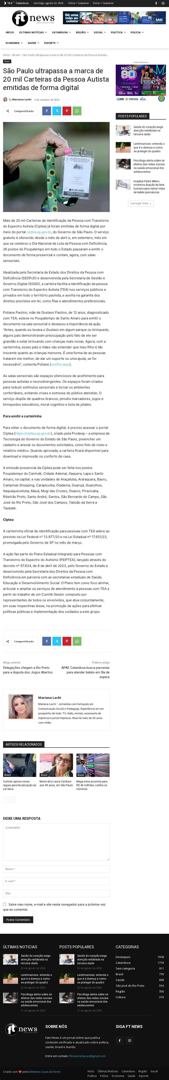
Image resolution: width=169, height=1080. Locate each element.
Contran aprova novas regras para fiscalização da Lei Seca (19, 785)
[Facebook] (156, 4)
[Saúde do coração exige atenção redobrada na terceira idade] (123, 130)
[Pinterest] (66, 111)
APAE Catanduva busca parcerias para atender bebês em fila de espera (85, 672)
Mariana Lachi (21, 99)
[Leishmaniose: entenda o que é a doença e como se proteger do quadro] (123, 147)
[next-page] (13, 799)
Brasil (16, 55)
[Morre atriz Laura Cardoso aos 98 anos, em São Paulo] (56, 765)
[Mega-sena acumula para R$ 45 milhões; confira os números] (93, 765)
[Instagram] (163, 4)
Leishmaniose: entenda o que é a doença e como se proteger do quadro (149, 147)
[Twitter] (56, 111)
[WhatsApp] (77, 111)
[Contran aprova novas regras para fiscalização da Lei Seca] (19, 765)
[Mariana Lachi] (6, 99)
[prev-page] (6, 799)
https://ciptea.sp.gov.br (33, 433)
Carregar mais (139, 203)
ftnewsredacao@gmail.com (87, 1056)
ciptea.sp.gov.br (39, 232)
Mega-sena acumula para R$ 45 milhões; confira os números (91, 785)
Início (6, 55)
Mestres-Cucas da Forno (45, 1072)
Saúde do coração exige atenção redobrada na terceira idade (148, 131)
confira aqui (60, 364)
